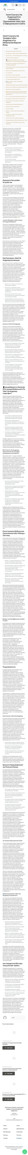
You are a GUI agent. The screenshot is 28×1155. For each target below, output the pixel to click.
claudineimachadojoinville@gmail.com (14, 1120)
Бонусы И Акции (9, 108)
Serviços (5, 1135)
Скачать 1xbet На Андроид (12, 57)
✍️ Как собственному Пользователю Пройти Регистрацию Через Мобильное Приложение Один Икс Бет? (16, 93)
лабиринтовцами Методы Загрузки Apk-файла (16, 85)
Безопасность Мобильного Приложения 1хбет (16, 87)
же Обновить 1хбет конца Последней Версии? (16, 53)
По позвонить (9, 72)
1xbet (19, 217)
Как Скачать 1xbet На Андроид (13, 75)
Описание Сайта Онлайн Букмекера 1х (14, 104)
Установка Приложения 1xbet (13, 79)
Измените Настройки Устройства (13, 51)
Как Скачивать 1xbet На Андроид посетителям (16, 55)
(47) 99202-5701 (14, 1114)
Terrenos (19, 1135)
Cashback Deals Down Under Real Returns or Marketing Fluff (11, 1069)
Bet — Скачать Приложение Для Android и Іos (16, 96)
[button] (24, 1151)
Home (4, 1125)
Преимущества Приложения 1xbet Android (15, 98)
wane (13, 1017)
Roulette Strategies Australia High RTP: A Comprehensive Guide (13, 1094)
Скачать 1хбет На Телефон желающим (14, 118)
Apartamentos (20, 1128)
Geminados (20, 1132)
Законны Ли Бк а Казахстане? (12, 106)
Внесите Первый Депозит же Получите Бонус (16, 77)
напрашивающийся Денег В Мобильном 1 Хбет (16, 120)
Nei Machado (6, 1132)
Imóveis (5, 1128)
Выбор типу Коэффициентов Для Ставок (15, 70)
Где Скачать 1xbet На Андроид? (13, 89)
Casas (18, 1125)
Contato (5, 1138)
